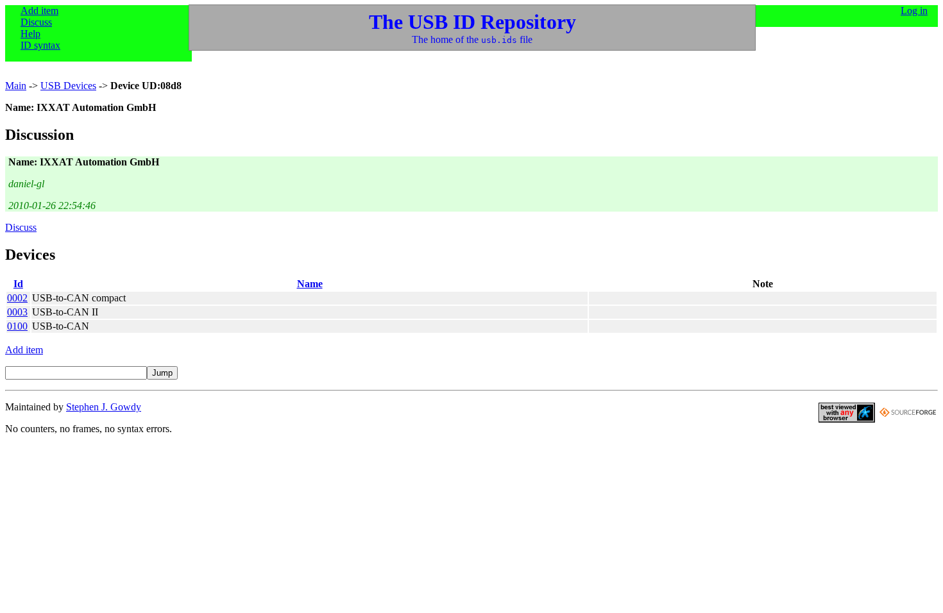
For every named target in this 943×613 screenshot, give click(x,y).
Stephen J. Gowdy (103, 406)
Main (15, 85)
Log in (914, 10)
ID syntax (40, 45)
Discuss (36, 22)
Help (30, 33)
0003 (17, 311)
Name (310, 283)
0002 (17, 297)
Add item (39, 10)
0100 (17, 326)
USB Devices (68, 85)
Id (18, 283)
